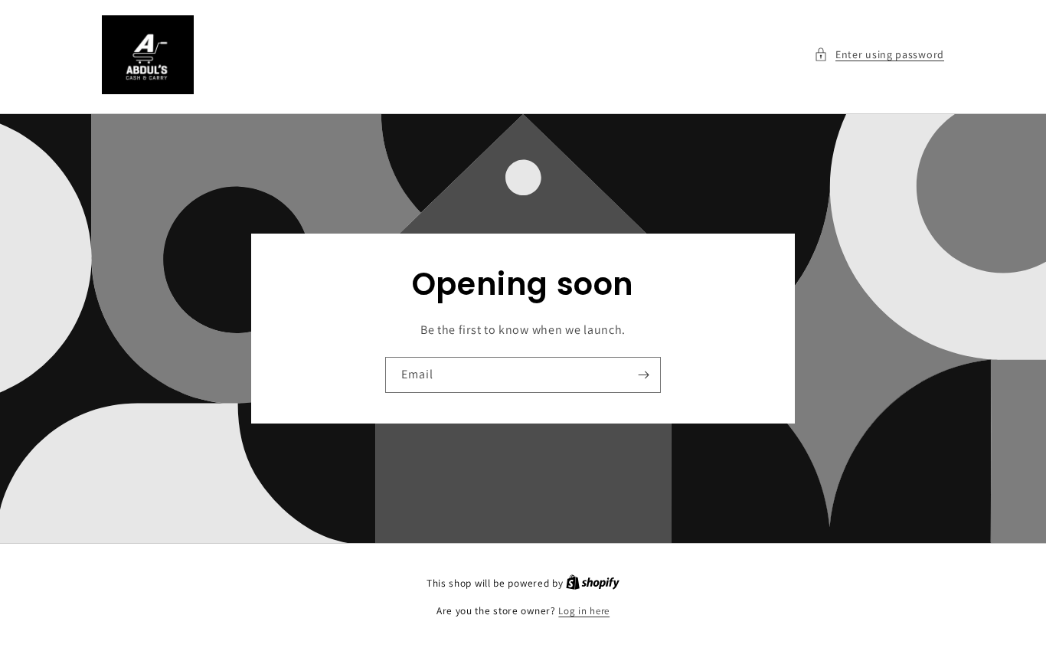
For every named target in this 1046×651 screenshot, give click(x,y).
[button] (879, 54)
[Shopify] (592, 583)
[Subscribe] (643, 375)
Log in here (584, 610)
